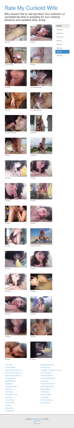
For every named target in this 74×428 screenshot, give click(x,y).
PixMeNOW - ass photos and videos (51, 370)
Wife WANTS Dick (10, 381)
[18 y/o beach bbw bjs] (41, 236)
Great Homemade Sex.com (13, 375)
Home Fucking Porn (46, 373)
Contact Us (37, 421)
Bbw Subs (59, 48)
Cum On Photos (10, 403)
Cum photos (8, 365)
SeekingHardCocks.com (47, 365)
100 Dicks (8, 405)
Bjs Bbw (59, 52)
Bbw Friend (60, 37)
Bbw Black (60, 33)
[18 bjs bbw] (16, 32)
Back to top (37, 423)
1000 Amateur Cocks (11, 394)
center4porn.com (45, 367)
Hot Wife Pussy (45, 392)
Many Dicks (8, 397)
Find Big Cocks (9, 411)
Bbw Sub (59, 44)
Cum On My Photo (10, 378)
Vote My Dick (9, 384)
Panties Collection (10, 367)
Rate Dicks (8, 389)
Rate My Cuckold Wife (31, 7)
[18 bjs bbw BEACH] (16, 55)
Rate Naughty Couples (47, 386)
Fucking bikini (44, 397)
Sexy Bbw (59, 55)
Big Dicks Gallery (45, 389)
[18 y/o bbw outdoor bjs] (41, 78)
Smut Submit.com (46, 403)
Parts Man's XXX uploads (48, 378)
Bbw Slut (59, 41)
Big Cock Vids (9, 408)
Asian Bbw (60, 29)
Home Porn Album (46, 394)
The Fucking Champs (47, 400)
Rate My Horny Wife (11, 386)
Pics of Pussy (9, 392)
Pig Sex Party (44, 381)
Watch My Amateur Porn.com (13, 370)
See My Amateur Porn (47, 375)
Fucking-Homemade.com (48, 384)
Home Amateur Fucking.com (13, 373)
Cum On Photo (9, 400)
